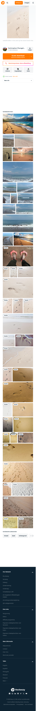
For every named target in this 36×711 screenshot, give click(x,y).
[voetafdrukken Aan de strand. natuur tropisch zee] (8, 143)
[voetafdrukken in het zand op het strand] (6, 324)
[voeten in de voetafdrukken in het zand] (18, 309)
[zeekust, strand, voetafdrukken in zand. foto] (10, 670)
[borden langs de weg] (18, 448)
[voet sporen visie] (18, 497)
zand (13, 695)
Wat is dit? (15, 76)
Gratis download (18, 56)
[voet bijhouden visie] (13, 480)
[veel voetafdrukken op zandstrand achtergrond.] (18, 607)
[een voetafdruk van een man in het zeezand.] (18, 572)
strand (6, 695)
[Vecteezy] (3, 3)
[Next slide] (29, 696)
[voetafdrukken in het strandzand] (26, 157)
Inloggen (27, 2)
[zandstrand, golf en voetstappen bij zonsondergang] (13, 637)
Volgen (30, 50)
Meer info (6, 83)
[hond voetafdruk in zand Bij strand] (13, 529)
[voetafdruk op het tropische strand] (12, 559)
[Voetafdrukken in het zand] (10, 682)
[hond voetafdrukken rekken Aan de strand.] (18, 655)
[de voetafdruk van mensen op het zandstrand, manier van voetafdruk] (26, 557)
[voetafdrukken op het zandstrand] (7, 515)
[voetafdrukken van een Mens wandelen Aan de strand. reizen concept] (7, 624)
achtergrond (23, 695)
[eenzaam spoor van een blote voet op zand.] (11, 431)
